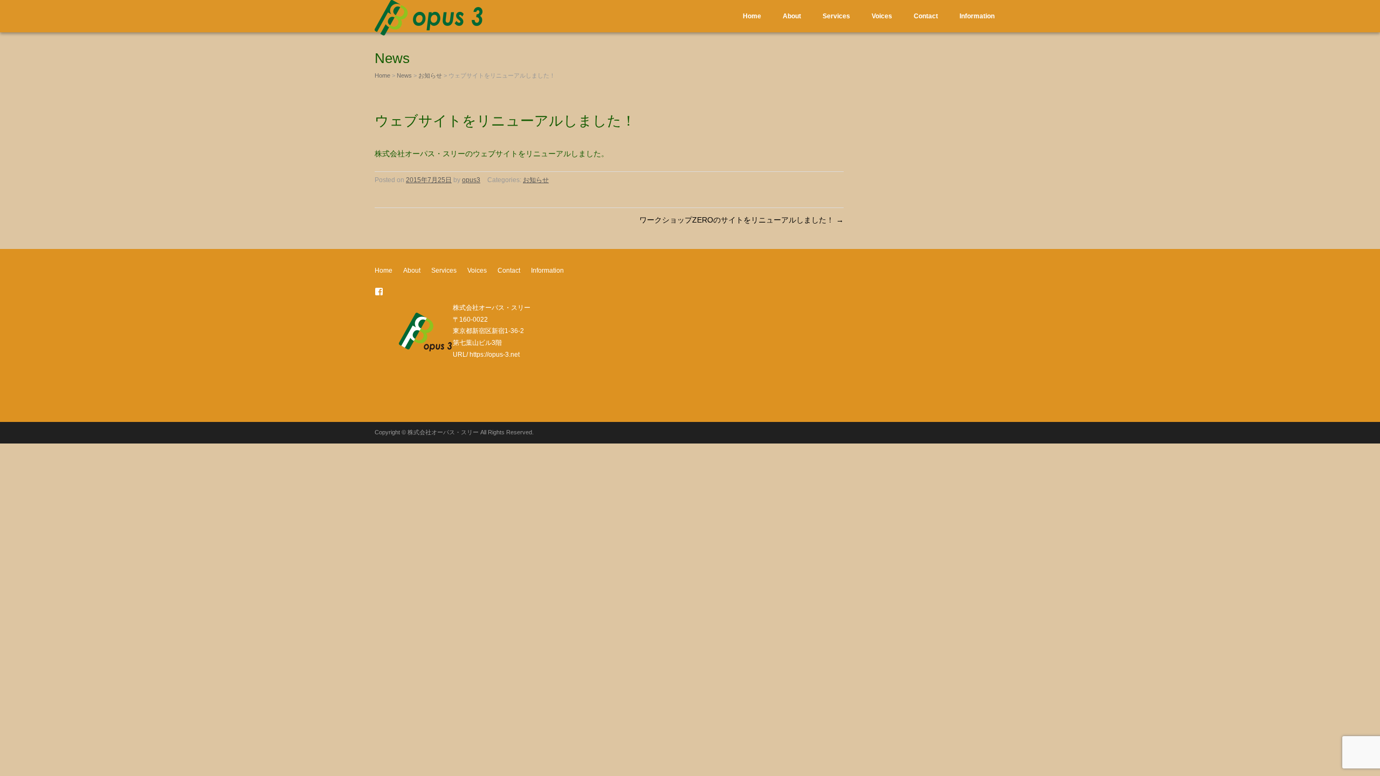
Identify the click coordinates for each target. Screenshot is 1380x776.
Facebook (379, 291)
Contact (926, 16)
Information (977, 16)
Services (836, 16)
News (404, 75)
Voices (882, 16)
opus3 (471, 180)
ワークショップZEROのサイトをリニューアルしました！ (741, 220)
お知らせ (430, 75)
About (792, 16)
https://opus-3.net (495, 354)
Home (752, 16)
